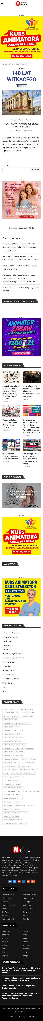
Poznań (5, 687)
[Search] (40, 4)
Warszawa (31, 805)
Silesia (4, 691)
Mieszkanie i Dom (30, 908)
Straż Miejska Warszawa (11, 780)
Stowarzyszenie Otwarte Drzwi (14, 777)
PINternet (6, 649)
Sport (4, 908)
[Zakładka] (37, 93)
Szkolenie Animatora (32, 791)
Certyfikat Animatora (11, 712)
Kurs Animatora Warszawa (12, 741)
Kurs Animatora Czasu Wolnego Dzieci (17, 723)
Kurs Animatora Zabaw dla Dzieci (15, 745)
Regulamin (27, 912)
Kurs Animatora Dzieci (11, 727)
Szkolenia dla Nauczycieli (12, 791)
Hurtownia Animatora (11, 716)
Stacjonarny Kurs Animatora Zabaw (23, 773)
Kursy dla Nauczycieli (28, 759)
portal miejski (18, 857)
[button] (4, 495)
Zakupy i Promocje (9, 905)
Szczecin (5, 938)
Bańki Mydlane (8, 674)
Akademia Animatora (10, 709)
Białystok (26, 948)
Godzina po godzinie (17, 228)
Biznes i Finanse (8, 895)
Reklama (26, 915)
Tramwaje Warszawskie (11, 802)
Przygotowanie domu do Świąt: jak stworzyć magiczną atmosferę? (21, 494)
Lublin (25, 952)
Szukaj (5, 165)
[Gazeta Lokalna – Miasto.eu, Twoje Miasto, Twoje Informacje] (11, 411)
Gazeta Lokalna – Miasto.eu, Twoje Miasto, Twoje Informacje (10, 424)
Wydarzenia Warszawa (11, 816)
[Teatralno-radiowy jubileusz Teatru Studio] (21, 102)
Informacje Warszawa (11, 633)
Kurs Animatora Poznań (12, 734)
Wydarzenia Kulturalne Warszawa (15, 813)
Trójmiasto (6, 645)
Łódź (3, 948)
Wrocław (5, 935)
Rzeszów (26, 945)
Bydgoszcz (27, 955)
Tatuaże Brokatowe (10, 678)
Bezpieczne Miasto (30, 895)
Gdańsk (23, 712)
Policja (16, 763)
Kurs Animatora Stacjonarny (13, 737)
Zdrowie (5, 915)
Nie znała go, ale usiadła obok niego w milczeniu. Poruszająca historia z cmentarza (32, 391)
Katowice (5, 942)
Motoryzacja (27, 905)
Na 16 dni (30, 228)
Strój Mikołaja (7, 683)
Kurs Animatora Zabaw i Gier (13, 755)
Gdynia (32, 712)
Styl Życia (5, 912)
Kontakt (26, 919)
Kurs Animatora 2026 (11, 720)
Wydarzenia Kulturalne (11, 809)
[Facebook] (10, 881)
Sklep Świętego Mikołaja (12, 653)
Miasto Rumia (7, 641)
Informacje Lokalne (10, 637)
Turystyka (5, 902)
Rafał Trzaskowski (10, 770)
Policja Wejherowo (28, 763)
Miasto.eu (16, 131)
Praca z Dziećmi (26, 766)
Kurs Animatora (8, 662)
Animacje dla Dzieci (27, 709)
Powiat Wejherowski (10, 766)
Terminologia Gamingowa (12, 798)
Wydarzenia (6, 898)
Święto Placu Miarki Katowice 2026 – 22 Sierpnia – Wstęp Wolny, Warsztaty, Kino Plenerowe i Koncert (19, 247)
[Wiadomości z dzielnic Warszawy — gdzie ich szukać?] (11, 445)
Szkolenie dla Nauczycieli (12, 795)
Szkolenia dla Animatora (12, 784)
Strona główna (7, 64)
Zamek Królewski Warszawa (13, 820)
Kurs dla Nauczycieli (11, 759)
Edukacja (26, 902)
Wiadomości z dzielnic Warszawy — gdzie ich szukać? (11, 456)
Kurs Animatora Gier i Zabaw (13, 730)
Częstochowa (7, 955)
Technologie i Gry (8, 919)
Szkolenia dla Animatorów (13, 788)
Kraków (5, 945)
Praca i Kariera (28, 898)
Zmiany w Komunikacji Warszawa (14, 823)
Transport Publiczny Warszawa (14, 805)
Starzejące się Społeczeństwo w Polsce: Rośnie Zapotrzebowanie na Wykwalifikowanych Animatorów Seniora (18, 278)
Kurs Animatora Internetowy (14, 658)
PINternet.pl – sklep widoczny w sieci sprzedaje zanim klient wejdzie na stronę (31, 459)
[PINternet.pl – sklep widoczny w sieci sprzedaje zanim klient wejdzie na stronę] (32, 445)
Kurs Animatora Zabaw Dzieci (13, 752)
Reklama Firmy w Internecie (28, 770)
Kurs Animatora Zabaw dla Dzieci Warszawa (18, 748)
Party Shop (6, 666)
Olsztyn (5, 952)
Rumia (6, 773)
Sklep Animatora (9, 670)
